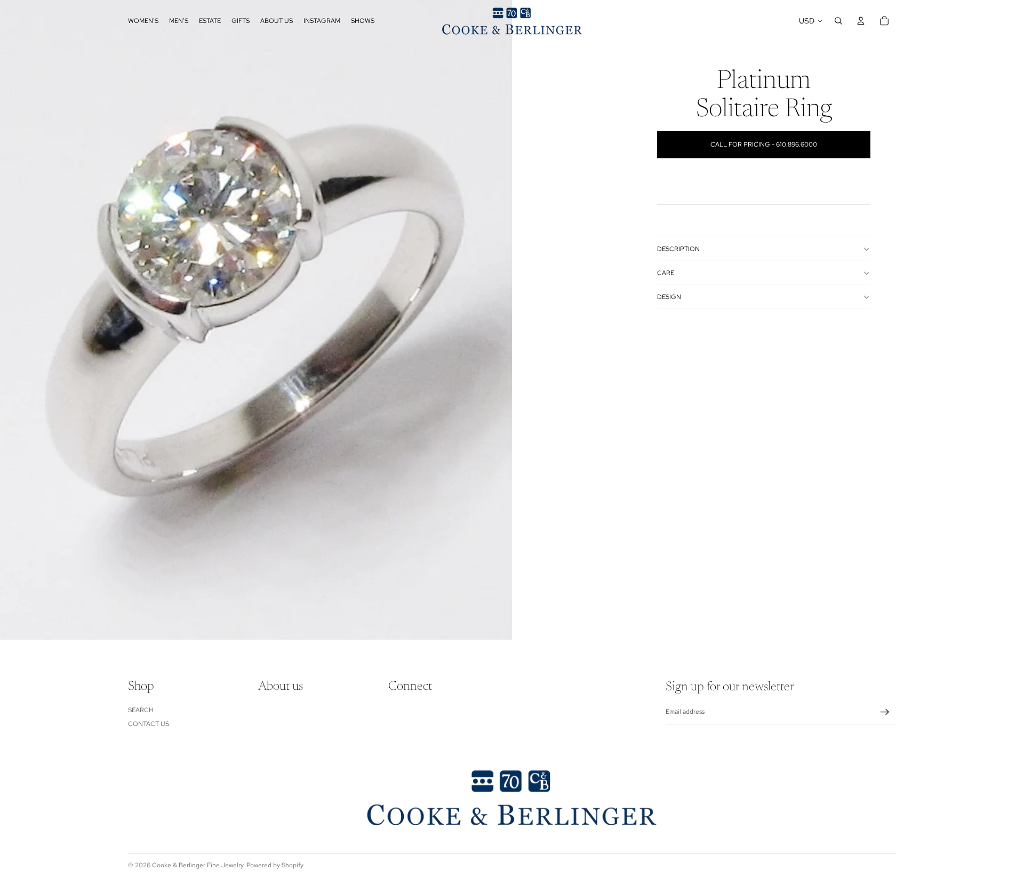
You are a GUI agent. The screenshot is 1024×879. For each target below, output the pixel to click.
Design (669, 297)
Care (665, 273)
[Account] (861, 21)
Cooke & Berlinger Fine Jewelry (197, 865)
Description (678, 249)
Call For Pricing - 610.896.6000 (763, 144)
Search (141, 710)
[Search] (838, 21)
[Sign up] (885, 712)
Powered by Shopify (274, 865)
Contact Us (148, 724)
